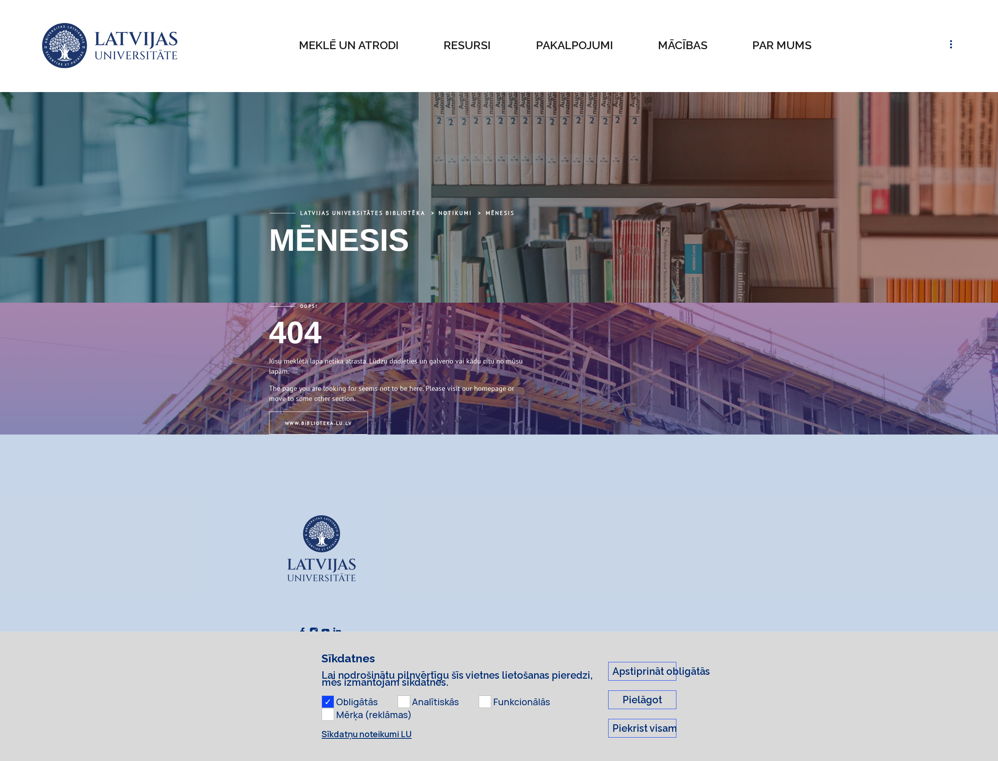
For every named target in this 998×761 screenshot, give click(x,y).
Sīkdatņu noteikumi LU (367, 734)
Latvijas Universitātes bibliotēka (362, 212)
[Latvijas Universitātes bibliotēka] (109, 46)
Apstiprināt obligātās (644, 671)
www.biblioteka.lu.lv (318, 423)
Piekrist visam (644, 728)
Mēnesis (500, 212)
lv (927, 45)
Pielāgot (642, 700)
